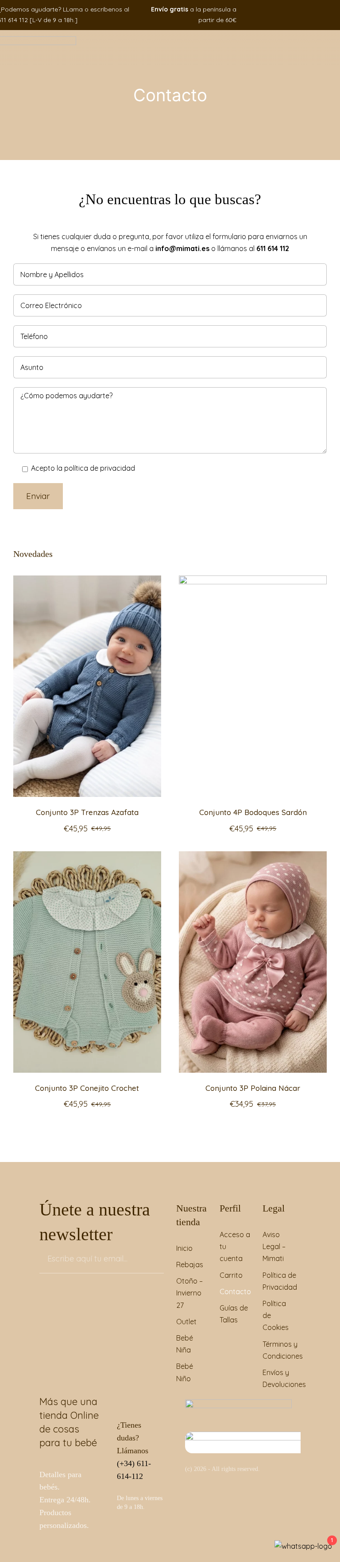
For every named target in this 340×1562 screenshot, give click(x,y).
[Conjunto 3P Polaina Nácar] (253, 857)
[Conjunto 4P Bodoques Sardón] (253, 581)
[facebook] (301, 15)
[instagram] (314, 15)
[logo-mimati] (238, 1402)
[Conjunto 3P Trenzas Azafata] (87, 581)
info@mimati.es (182, 248)
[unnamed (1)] (262, 1435)
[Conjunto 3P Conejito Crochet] (87, 857)
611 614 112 (272, 248)
